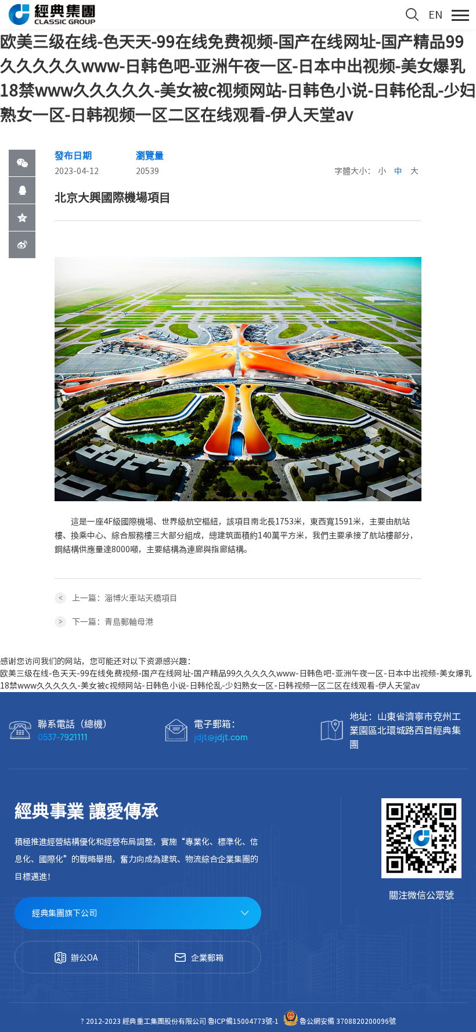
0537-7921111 (63, 737)
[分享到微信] (22, 163)
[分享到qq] (22, 190)
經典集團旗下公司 (64, 913)
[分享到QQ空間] (22, 217)
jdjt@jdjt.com (221, 737)
